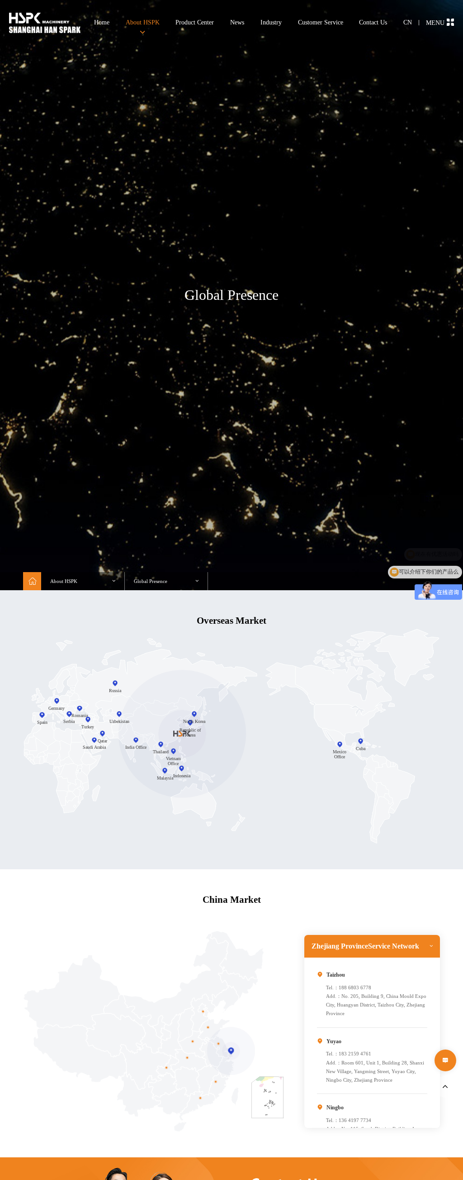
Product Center (194, 22)
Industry (271, 22)
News (237, 22)
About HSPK (143, 22)
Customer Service (320, 22)
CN (407, 22)
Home (101, 22)
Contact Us (373, 22)
